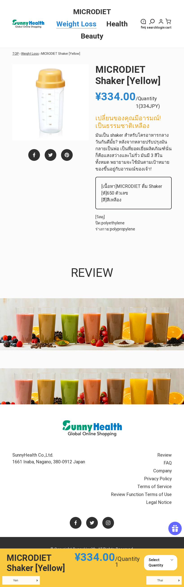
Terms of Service (154, 486)
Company (162, 470)
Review (164, 455)
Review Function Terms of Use (141, 494)
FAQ (168, 463)
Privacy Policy (158, 478)
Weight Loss (30, 53)
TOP (15, 53)
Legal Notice (159, 502)
